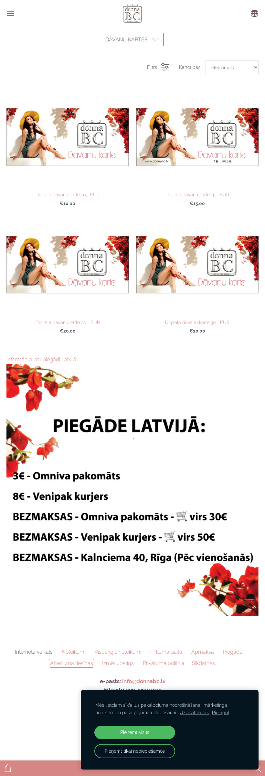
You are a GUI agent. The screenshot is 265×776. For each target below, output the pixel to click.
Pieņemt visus (134, 732)
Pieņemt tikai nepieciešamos (135, 751)
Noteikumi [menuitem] (73, 652)
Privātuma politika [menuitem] (163, 663)
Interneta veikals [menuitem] (34, 652)
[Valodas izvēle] (254, 13)
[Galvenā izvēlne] (10, 13)
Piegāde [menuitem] (232, 652)
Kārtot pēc (190, 67)
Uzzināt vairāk (194, 712)
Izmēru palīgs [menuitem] (118, 663)
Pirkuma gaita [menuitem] (166, 652)
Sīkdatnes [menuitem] (203, 663)
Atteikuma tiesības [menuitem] (71, 663)
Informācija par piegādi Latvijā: (41, 359)
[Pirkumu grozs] (8, 768)
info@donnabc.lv (143, 681)
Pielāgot (220, 712)
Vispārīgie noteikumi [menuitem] (117, 652)
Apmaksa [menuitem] (202, 652)
